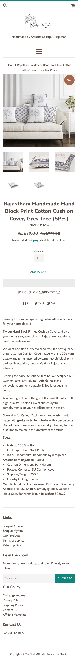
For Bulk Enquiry (13, 633)
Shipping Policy (13, 605)
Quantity (39, 251)
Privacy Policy (12, 600)
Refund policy (12, 545)
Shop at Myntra (13, 531)
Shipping (33, 240)
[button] (39, 283)
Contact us (10, 610)
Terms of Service (13, 540)
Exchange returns (14, 595)
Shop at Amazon (14, 526)
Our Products (11, 535)
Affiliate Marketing (14, 614)
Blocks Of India (38, 654)
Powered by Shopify (57, 654)
